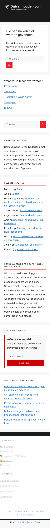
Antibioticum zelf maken (28, 244)
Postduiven (10, 86)
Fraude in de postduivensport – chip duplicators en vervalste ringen (23, 202)
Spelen (20, 189)
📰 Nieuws (5, 465)
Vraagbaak (5, 491)
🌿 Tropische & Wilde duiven (13, 456)
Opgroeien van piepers (25, 249)
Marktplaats (6, 496)
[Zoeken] (9, 65)
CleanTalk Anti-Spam (31, 522)
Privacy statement (9, 480)
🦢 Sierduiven (6, 451)
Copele (15, 193)
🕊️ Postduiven (6, 446)
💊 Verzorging (6, 460)
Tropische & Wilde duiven (18, 97)
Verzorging (10, 102)
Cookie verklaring (9, 486)
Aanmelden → (25, 363)
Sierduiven (10, 91)
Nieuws (8, 107)
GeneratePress (27, 514)
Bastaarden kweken (31, 210)
